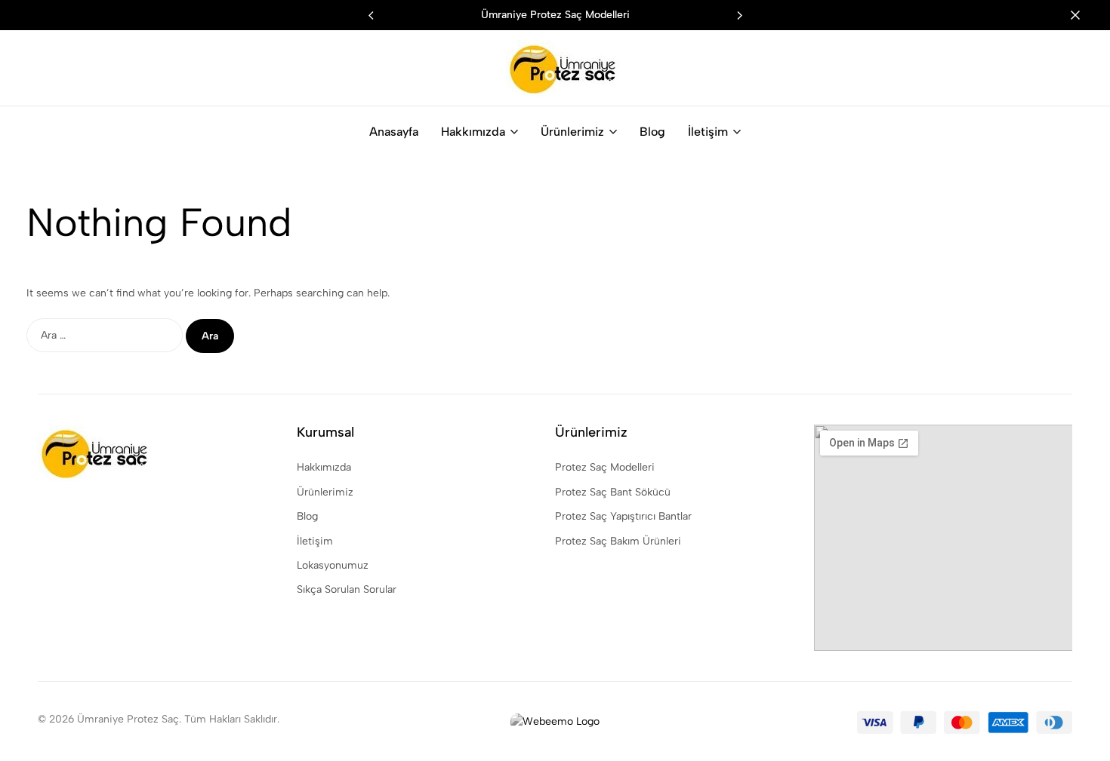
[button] (739, 15)
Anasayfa (393, 131)
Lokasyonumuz (332, 565)
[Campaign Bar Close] (1083, 15)
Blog (652, 131)
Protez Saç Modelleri (605, 467)
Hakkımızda (473, 131)
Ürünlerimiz (572, 131)
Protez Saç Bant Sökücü (613, 492)
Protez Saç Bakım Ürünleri (618, 541)
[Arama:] (106, 335)
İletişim (708, 131)
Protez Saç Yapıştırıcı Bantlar (623, 516)
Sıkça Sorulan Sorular (346, 589)
